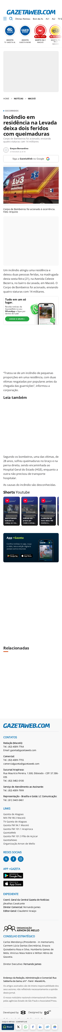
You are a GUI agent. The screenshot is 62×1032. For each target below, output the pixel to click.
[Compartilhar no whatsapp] (26, 1027)
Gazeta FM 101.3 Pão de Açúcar (20, 836)
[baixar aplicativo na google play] (13, 556)
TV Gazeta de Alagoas (15, 821)
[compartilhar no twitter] (18, 1027)
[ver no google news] (55, 1027)
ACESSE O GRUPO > (17, 319)
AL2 (53, 18)
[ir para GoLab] (40, 1012)
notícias (18, 98)
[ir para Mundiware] (14, 1012)
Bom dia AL (38, 18)
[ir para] (13, 876)
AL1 (47, 18)
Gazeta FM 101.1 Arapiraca (18, 829)
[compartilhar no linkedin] (40, 1027)
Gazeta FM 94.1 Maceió (16, 825)
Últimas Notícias (22, 18)
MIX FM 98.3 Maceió (14, 817)
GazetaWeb (9, 832)
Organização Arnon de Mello (19, 843)
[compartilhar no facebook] (33, 1027)
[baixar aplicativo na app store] (27, 556)
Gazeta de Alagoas (13, 814)
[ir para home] (31, 12)
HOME (6, 98)
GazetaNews (10, 840)
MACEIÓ (32, 98)
